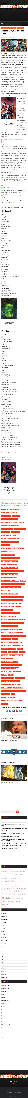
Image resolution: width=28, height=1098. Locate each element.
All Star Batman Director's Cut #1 (9, 512)
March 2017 (3, 938)
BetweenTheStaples (5, 988)
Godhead (3, 574)
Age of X (19, 509)
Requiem (9, 639)
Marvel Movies (23, 888)
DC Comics (5, 881)
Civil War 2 (4, 878)
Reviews (2, 1028)
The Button (4, 674)
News (18, 27)
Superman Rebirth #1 (16, 665)
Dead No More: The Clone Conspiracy (9, 561)
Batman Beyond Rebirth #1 (7, 528)
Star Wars (13, 894)
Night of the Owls (18, 629)
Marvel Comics (16, 888)
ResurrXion (14, 639)
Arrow (6, 871)
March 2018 (3, 913)
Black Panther (16, 871)
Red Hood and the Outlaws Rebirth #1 (18, 635)
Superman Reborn (6, 668)
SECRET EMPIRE (13, 648)
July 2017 (3, 925)
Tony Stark (12, 901)
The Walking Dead (6, 901)
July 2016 (3, 962)
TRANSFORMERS (17, 901)
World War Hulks (17, 700)
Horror (2, 1006)
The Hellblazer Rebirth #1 (7, 681)
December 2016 (4, 947)
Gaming (2, 1003)
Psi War (20, 632)
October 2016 (4, 953)
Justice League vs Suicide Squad (8, 616)
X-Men (10, 904)
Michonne (3, 891)
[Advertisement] (14, 15)
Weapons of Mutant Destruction (9, 697)
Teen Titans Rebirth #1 (7, 671)
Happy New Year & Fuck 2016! (6, 782)
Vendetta (13, 694)
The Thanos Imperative (7, 687)
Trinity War (23, 690)
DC (19, 878)
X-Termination (5, 703)
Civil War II (21, 538)
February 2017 (4, 941)
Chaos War (15, 538)
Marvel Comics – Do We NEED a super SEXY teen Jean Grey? (12, 833)
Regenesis (4, 639)
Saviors (3, 894)
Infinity (9, 587)
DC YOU (18, 558)
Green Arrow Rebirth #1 (12, 574)
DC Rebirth (11, 551)
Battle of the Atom (15, 532)
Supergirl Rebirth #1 (6, 665)
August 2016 (3, 959)
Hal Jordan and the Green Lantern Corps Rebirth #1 (13, 583)
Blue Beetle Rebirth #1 (7, 538)
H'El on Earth (23, 580)
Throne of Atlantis (6, 690)
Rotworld (14, 645)
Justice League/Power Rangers (8, 619)
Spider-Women (5, 655)
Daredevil (12, 878)
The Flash (13, 898)
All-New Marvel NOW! (6, 515)
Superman (23, 894)
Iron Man (7, 885)
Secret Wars (20, 648)
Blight (13, 535)
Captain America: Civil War (6, 875)
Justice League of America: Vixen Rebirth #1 (11, 606)
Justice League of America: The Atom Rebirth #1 (12, 600)
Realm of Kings (5, 635)
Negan (8, 891)
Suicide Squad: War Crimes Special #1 (10, 661)
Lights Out (4, 622)
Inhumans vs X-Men (16, 587)
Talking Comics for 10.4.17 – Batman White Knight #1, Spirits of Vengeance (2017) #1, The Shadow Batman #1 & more (13, 844)
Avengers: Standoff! (15, 522)
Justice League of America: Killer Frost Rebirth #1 (13, 596)
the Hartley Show (20, 898)
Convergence (4, 541)
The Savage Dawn (17, 684)
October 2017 (4, 916)
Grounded (17, 580)
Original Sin (14, 632)
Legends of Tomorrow (20, 885)
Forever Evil (20, 571)
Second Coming (5, 648)
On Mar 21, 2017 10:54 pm (6, 36)
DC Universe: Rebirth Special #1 (8, 558)
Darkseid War (5, 551)
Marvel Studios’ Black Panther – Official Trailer (10, 836)
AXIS (22, 522)
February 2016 (4, 977)
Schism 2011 (20, 645)
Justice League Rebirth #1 (7, 609)
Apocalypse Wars (15, 515)
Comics (3, 27)
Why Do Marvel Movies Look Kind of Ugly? (9, 848)
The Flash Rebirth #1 (19, 677)
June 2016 (3, 965)
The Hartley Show (4, 1034)
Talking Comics (6, 898)
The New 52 (17, 681)
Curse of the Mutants (13, 541)
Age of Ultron (13, 509)
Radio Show (3, 1018)
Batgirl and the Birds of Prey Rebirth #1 (11, 525)
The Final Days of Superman (8, 677)
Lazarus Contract (20, 619)
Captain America (22, 871)
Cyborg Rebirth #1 (6, 545)
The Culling (10, 674)
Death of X (14, 564)
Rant (22, 27)
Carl (13, 874)
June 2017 (3, 928)
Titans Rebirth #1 (15, 690)
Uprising (8, 694)
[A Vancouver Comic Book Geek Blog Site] (14, 8)
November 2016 (4, 950)
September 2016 (4, 956)
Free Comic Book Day (5, 1000)
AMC (3, 871)
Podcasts (3, 1015)
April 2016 (3, 971)
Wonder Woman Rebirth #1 (7, 700)
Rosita (22, 891)
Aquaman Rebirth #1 (6, 519)
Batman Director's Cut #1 (19, 528)
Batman (11, 871)
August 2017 (3, 922)
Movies (14, 27)
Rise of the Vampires (6, 645)
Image (3, 885)
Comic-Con (3, 991)
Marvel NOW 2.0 (20, 622)
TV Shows (3, 1043)
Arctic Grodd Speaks (5, 985)
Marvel (9, 888)
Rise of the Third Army (16, 642)
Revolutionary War (6, 642)
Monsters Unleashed (13, 626)
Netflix (11, 891)
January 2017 (3, 944)
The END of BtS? (4, 821)
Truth (3, 694)
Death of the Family (6, 564)
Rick (19, 891)
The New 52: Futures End (7, 684)
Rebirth (15, 891)
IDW (22, 881)
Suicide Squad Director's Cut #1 (16, 655)
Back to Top (13, 1096)
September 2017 (4, 919)
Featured (9, 27)
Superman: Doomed (15, 668)
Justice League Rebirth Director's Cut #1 (11, 613)
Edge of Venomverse (6, 571)
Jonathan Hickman (6, 590)
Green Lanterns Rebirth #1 (7, 580)
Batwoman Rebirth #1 (6, 535)
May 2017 (3, 931)
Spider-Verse (22, 652)
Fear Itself (14, 571)
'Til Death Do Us (5, 509)
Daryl (16, 878)
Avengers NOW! (15, 519)
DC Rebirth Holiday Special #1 (8, 554)
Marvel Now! (4, 626)
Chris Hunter (18, 875)
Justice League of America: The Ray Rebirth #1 (12, 603)
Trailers (2, 1040)
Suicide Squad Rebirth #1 (7, 658)
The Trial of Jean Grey (18, 687)
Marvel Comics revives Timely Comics (8, 762)
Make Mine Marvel (11, 622)
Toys (2, 1037)
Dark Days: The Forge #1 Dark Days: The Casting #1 (12, 548)
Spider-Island (15, 652)
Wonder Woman (5, 904)
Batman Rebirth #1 (6, 532)
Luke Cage (4, 888)
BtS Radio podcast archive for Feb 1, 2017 (9, 740)
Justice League (12, 885)
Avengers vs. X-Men (6, 522)
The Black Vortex (16, 671)
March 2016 (3, 974)
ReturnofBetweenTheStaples (6, 1025)
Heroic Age (4, 587)
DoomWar (15, 567)
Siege (9, 652)
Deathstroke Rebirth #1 (7, 567)
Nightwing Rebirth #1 (6, 632)
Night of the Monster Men (7, 629)
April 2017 (3, 934)
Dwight (20, 881)
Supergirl (18, 894)
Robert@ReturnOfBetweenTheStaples (8, 37)
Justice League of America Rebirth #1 (10, 593)
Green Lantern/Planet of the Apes (9, 577)
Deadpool (16, 881)
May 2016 (3, 968)
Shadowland (4, 652)
